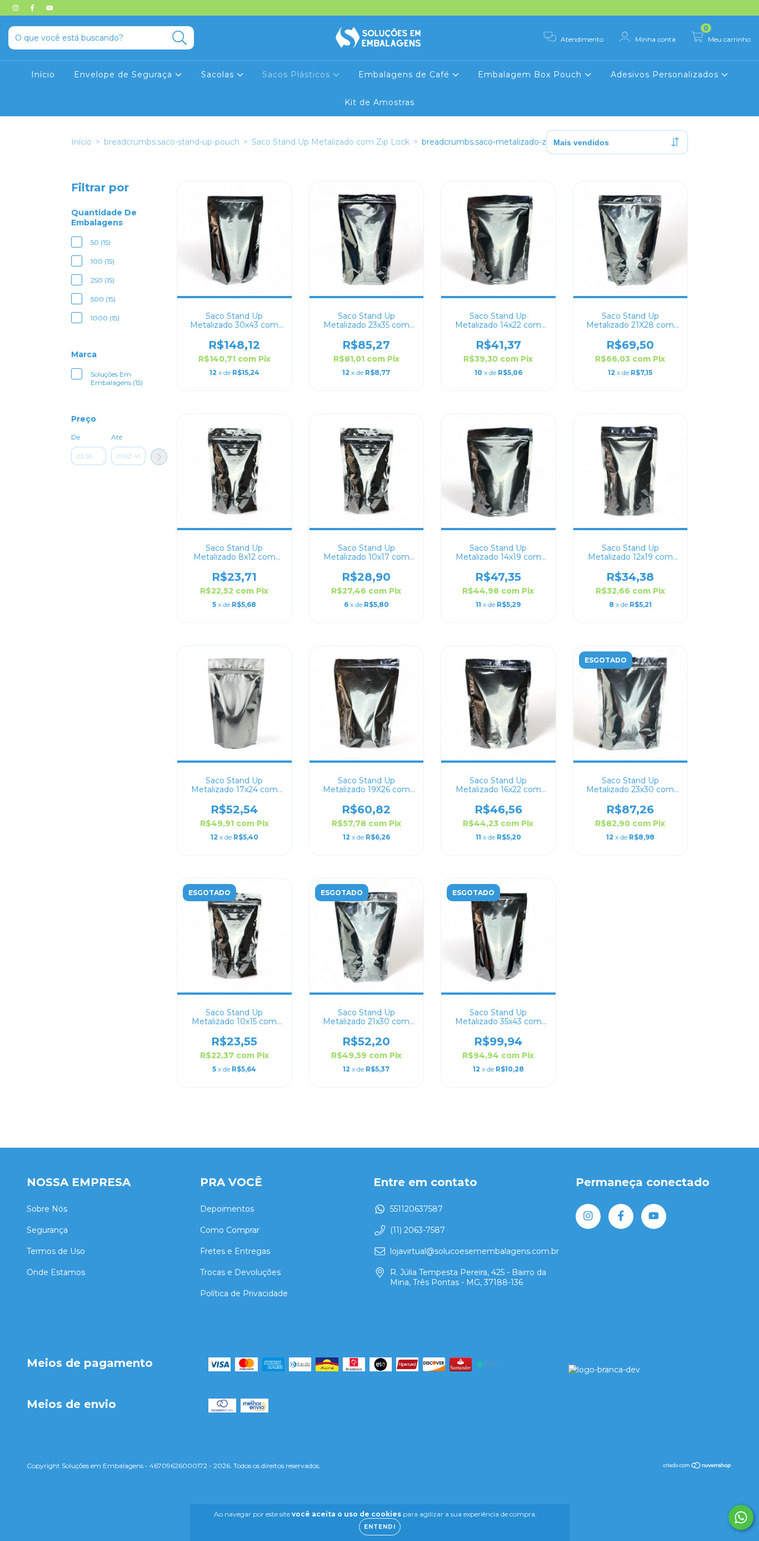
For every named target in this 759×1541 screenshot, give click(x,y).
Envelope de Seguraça (124, 75)
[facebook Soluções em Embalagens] (33, 8)
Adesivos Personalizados (666, 75)
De (75, 437)
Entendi (380, 1526)
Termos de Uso (56, 1251)
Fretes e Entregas (235, 1251)
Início (43, 75)
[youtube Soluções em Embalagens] (49, 8)
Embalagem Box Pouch (531, 75)
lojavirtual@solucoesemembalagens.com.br (474, 1251)
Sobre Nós (47, 1209)
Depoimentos (227, 1209)
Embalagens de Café (405, 75)
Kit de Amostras (379, 102)
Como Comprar (229, 1230)
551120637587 (416, 1209)
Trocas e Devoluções (240, 1272)
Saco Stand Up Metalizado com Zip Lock (331, 142)
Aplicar (159, 456)
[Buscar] (180, 38)
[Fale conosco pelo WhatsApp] (740, 1517)
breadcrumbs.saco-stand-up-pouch (171, 142)
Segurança (47, 1230)
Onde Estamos (56, 1272)
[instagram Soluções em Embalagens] (16, 8)
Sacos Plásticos (297, 75)
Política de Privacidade (244, 1293)
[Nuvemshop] (697, 1467)
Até (116, 437)
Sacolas (219, 75)
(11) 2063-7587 (417, 1230)
